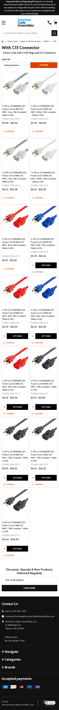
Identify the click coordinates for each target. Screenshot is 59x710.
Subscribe (29, 588)
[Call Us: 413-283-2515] (49, 23)
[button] (49, 703)
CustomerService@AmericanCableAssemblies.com (29, 616)
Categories (13, 659)
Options (46, 265)
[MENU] (3, 23)
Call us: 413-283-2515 (15, 611)
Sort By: (6, 59)
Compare (10, 131)
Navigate (11, 651)
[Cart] (55, 23)
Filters (44, 65)
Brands (10, 667)
